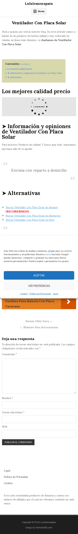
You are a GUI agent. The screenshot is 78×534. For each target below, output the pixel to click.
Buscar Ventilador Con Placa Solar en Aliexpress (33, 216)
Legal (55, 293)
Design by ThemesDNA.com (39, 527)
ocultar (25, 64)
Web (4, 427)
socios (48, 254)
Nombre (7, 398)
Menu (41, 11)
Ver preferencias (39, 285)
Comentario (9, 355)
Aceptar (39, 275)
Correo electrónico (13, 413)
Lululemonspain (39, 3)
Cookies (24, 293)
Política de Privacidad (40, 293)
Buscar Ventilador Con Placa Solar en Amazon (32, 207)
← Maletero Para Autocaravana (39, 327)
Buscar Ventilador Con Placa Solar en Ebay (30, 220)
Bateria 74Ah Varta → (39, 321)
